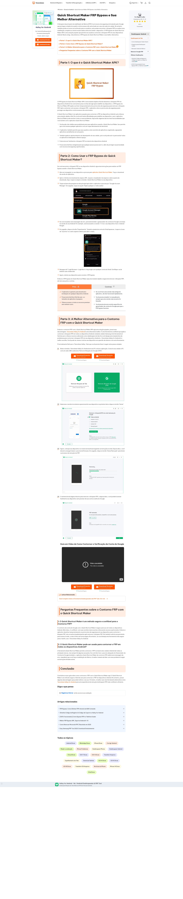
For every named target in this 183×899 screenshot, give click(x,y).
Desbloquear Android (138, 34)
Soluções (112, 3)
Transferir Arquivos (109, 755)
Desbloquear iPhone (99, 749)
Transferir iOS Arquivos (82, 766)
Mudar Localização (66, 749)
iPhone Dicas (98, 743)
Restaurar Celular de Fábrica (138, 48)
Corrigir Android (112, 743)
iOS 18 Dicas (67, 766)
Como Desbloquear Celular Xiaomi (140, 41)
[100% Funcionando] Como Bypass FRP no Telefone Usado (139, 65)
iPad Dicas (91, 772)
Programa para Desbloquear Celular (138, 45)
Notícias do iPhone (100, 766)
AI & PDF (102, 3)
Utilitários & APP (91, 3)
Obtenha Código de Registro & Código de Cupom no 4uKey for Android (139, 60)
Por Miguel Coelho (140, 17)
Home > (61, 9)
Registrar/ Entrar (67, 693)
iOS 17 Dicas (83, 755)
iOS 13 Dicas (95, 755)
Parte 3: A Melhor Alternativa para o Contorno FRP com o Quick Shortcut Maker (88, 47)
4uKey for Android (43, 27)
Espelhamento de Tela (72, 760)
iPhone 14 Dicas (115, 766)
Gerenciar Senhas (88, 760)
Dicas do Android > (69, 9)
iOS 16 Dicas (114, 760)
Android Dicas (70, 743)
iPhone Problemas (82, 749)
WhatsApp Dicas (85, 743)
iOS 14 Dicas (102, 760)
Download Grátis (44, 40)
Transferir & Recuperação (73, 3)
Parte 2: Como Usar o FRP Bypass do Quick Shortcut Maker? (81, 44)
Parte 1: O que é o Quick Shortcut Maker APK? (76, 40)
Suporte (134, 3)
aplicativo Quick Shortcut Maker (102, 172)
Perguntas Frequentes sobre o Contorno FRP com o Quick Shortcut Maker (85, 50)
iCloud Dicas (71, 755)
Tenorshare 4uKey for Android (76, 332)
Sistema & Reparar (56, 3)
